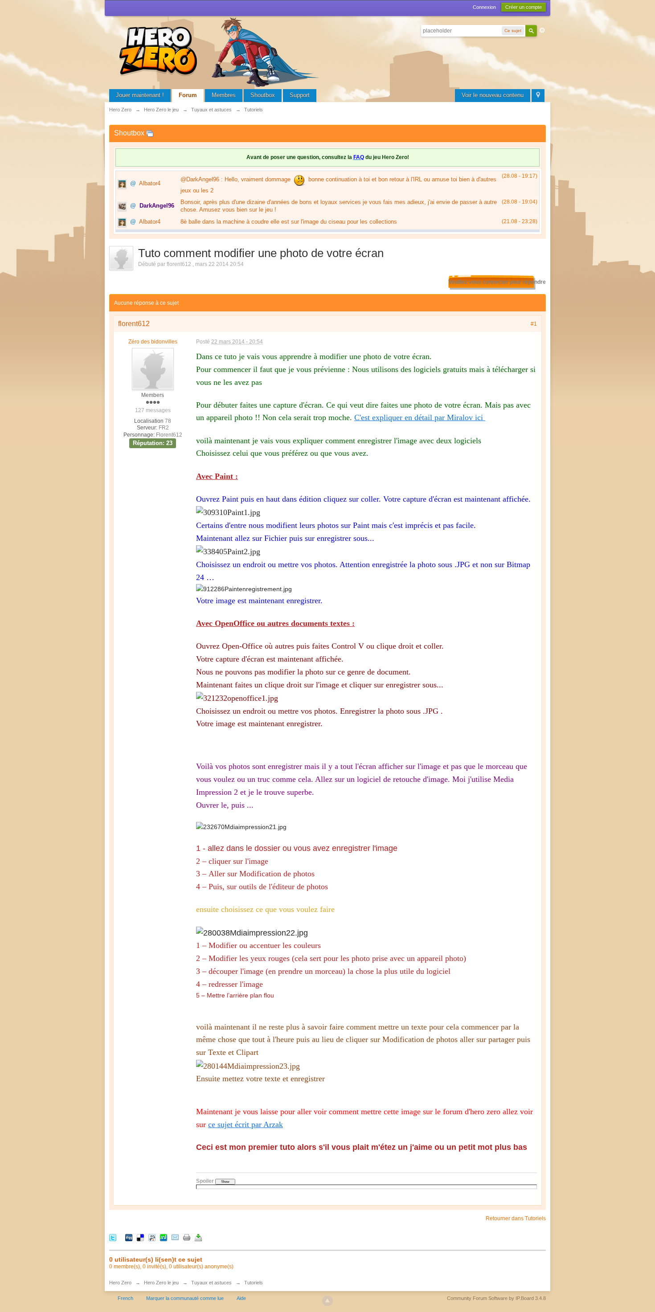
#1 (534, 324)
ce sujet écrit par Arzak (245, 1124)
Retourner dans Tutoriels (516, 1218)
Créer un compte (523, 7)
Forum (188, 95)
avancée (542, 30)
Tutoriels (253, 1282)
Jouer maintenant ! (140, 95)
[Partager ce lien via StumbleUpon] (163, 1237)
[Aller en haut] (327, 1301)
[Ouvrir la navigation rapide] (538, 95)
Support (300, 95)
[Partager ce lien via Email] (175, 1237)
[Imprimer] (186, 1237)
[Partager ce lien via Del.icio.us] (140, 1237)
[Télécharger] (198, 1237)
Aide (241, 1298)
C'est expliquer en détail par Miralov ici (419, 417)
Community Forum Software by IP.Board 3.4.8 (496, 1298)
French (125, 1298)
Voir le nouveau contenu (493, 95)
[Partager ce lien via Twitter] (112, 1237)
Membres (224, 95)
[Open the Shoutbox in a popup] (149, 133)
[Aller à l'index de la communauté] (220, 51)
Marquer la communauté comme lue (185, 1298)
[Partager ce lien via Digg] (128, 1237)
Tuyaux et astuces (211, 1282)
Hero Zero (120, 1282)
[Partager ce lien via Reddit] (152, 1237)
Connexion (484, 7)
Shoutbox (262, 95)
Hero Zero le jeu (161, 1282)
